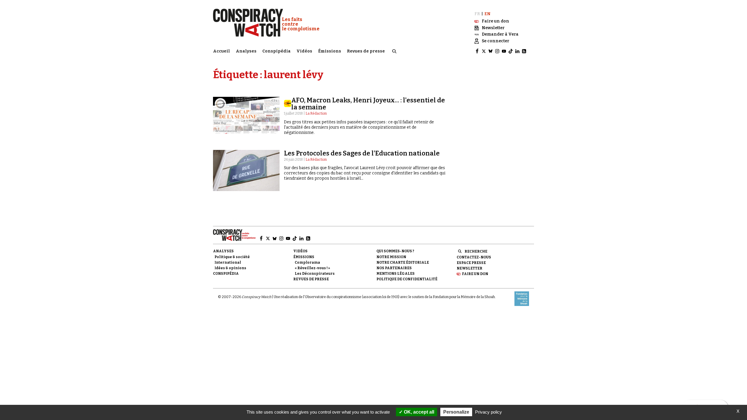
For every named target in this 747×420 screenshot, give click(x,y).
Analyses (246, 51)
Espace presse (471, 263)
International (227, 262)
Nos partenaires (394, 268)
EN (487, 13)
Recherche (476, 251)
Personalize (456, 412)
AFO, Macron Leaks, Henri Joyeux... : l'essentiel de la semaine (368, 103)
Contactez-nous (474, 257)
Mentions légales (395, 274)
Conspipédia (276, 51)
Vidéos (304, 51)
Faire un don (475, 274)
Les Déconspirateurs (315, 274)
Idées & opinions (230, 268)
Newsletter (469, 268)
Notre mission (391, 257)
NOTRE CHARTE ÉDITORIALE (402, 262)
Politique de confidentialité (406, 279)
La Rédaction (316, 113)
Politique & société (232, 257)
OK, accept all (418, 412)
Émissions (329, 51)
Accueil (221, 51)
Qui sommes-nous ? (395, 251)
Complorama (307, 262)
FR (477, 13)
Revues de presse (366, 51)
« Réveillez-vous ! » (312, 268)
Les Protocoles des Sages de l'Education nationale (362, 153)
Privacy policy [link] (488, 412)
